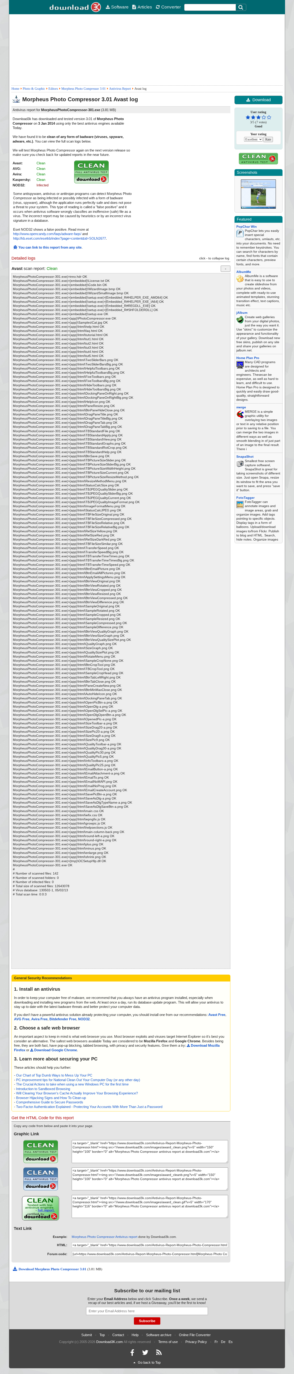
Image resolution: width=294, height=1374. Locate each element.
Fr (216, 1342)
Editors (53, 88)
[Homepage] (76, 7)
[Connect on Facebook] (132, 1354)
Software (120, 7)
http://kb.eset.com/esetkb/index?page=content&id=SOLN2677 (59, 238)
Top (102, 1335)
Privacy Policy (196, 1342)
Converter (171, 7)
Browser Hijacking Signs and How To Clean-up (51, 1098)
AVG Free (21, 1019)
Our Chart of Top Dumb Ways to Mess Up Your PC (54, 1075)
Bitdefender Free (62, 1019)
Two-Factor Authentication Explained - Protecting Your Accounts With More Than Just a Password (89, 1107)
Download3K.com (109, 1342)
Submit (86, 1335)
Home (15, 88)
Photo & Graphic (34, 88)
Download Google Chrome (55, 1050)
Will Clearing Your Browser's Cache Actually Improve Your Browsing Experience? (77, 1093)
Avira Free (39, 1019)
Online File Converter (195, 1335)
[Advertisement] (147, 50)
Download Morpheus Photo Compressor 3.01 (53, 1269)
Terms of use (168, 1342)
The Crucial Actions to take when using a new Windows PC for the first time (72, 1084)
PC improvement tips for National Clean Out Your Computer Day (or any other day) (78, 1080)
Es (231, 1342)
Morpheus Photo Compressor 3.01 (83, 88)
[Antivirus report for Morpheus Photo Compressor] (91, 182)
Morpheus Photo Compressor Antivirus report (104, 1237)
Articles (145, 7)
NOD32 (84, 1019)
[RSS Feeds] (159, 1354)
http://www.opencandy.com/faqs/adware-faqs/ (47, 234)
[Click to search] (241, 7)
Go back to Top (149, 1362)
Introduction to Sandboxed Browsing (43, 1089)
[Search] (241, 7)
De (223, 1342)
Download (261, 100)
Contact (118, 1335)
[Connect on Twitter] (145, 1354)
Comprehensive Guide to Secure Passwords (49, 1102)
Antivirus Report (120, 88)
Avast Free (216, 1015)
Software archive (158, 1335)
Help (135, 1335)
